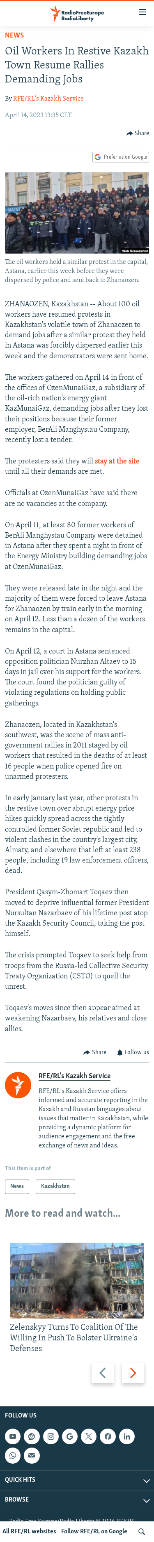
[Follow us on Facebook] (107, 1436)
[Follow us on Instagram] (51, 1436)
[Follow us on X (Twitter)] (89, 1436)
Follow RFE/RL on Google (94, 1531)
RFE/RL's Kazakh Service (48, 99)
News (14, 36)
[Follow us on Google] (70, 1436)
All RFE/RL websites (29, 1531)
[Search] (141, 1531)
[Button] (137, 133)
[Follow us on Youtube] (13, 1436)
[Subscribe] (31, 1456)
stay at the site (117, 461)
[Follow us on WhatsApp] (13, 1456)
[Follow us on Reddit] (31, 1436)
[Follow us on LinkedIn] (127, 1436)
